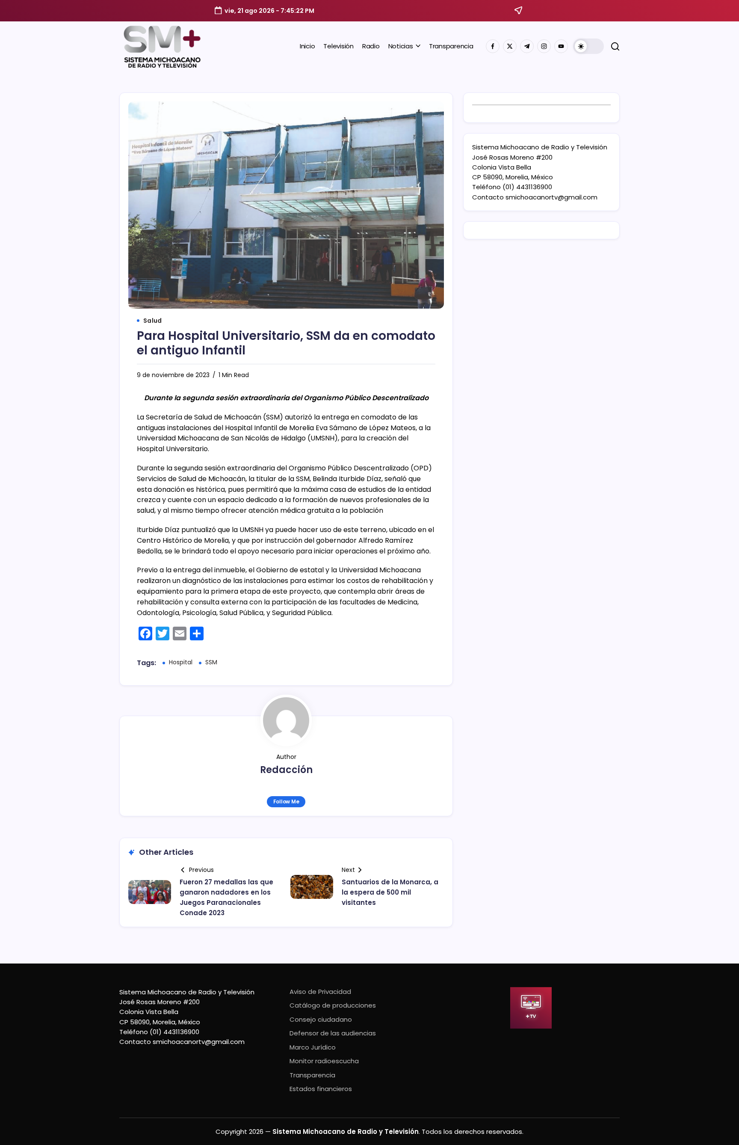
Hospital (180, 662)
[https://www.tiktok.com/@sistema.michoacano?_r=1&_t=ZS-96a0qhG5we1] (527, 46)
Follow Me (286, 801)
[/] (510, 46)
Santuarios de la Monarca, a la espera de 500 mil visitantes (390, 892)
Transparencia (312, 1075)
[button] (588, 46)
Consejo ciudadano (321, 1019)
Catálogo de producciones (333, 1005)
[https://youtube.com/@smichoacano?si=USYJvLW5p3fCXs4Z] (561, 46)
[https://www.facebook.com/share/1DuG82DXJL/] (493, 46)
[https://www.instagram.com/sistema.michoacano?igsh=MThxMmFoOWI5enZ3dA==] (544, 46)
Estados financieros (321, 1088)
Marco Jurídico (313, 1047)
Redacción (286, 769)
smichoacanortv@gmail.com (551, 197)
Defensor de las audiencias (333, 1033)
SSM (211, 662)
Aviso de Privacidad (320, 991)
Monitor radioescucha (324, 1060)
